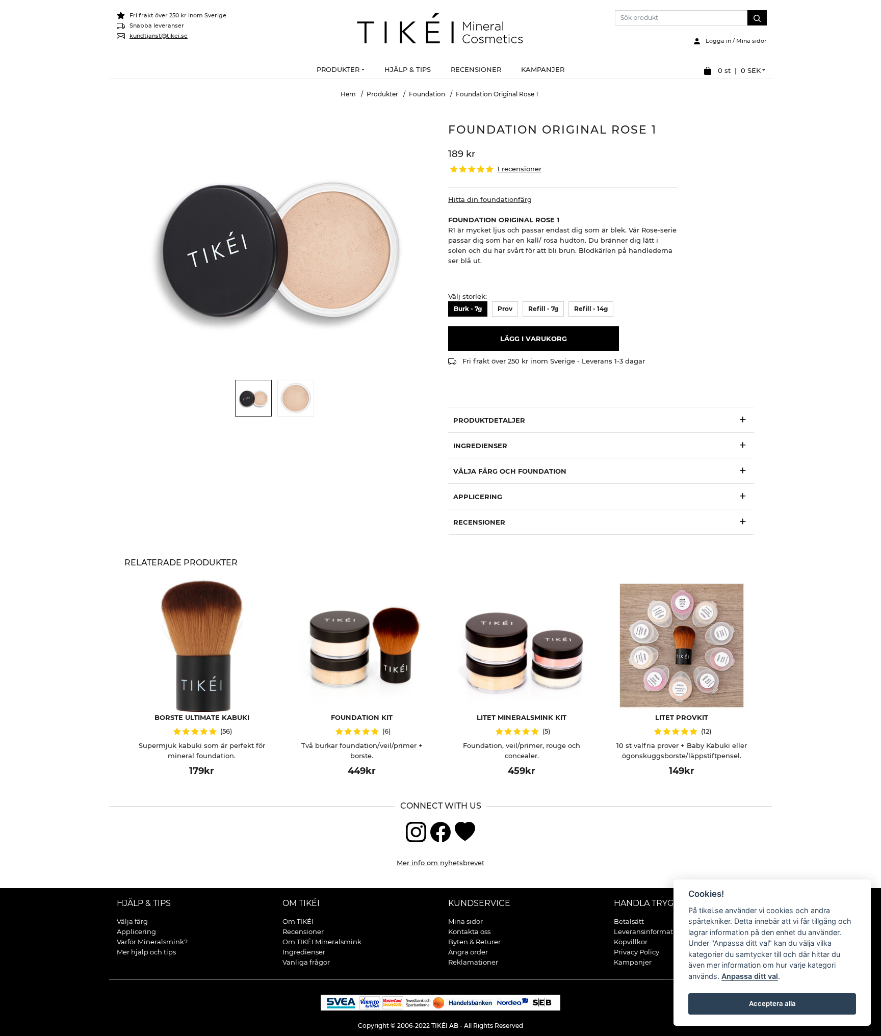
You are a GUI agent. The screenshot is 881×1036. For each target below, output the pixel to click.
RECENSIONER (476, 69)
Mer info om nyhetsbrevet (440, 863)
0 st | (736, 70)
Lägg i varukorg (533, 338)
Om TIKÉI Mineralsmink (321, 942)
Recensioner (303, 931)
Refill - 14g (591, 309)
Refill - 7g (543, 309)
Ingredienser (303, 952)
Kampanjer (633, 962)
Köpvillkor (630, 942)
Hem (348, 94)
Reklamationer (473, 962)
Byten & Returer (474, 942)
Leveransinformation (649, 931)
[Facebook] (440, 831)
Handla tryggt (649, 903)
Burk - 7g (468, 309)
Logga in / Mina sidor (734, 40)
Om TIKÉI (301, 903)
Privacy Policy (636, 952)
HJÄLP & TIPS (407, 69)
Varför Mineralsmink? (152, 942)
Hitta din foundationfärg (490, 199)
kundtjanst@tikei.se (158, 35)
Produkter (382, 94)
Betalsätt (629, 921)
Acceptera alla (771, 1003)
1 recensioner (519, 169)
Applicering (136, 931)
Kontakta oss (469, 931)
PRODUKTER (338, 69)
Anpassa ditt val (749, 976)
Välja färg (132, 921)
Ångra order (468, 952)
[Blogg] (465, 831)
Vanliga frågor (306, 962)
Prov (505, 309)
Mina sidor (465, 921)
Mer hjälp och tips (146, 952)
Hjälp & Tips (144, 903)
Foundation (427, 94)
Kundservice (479, 903)
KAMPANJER (542, 69)
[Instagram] (416, 831)
